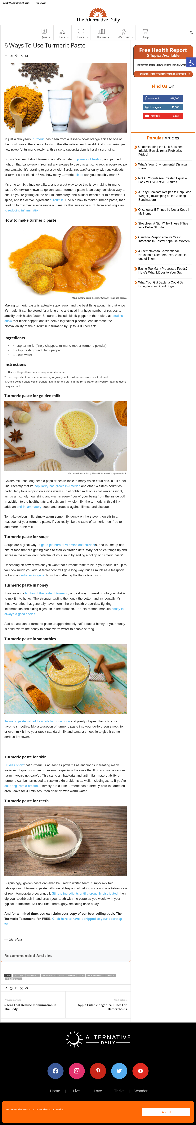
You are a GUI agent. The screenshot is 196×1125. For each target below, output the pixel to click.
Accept (166, 1112)
